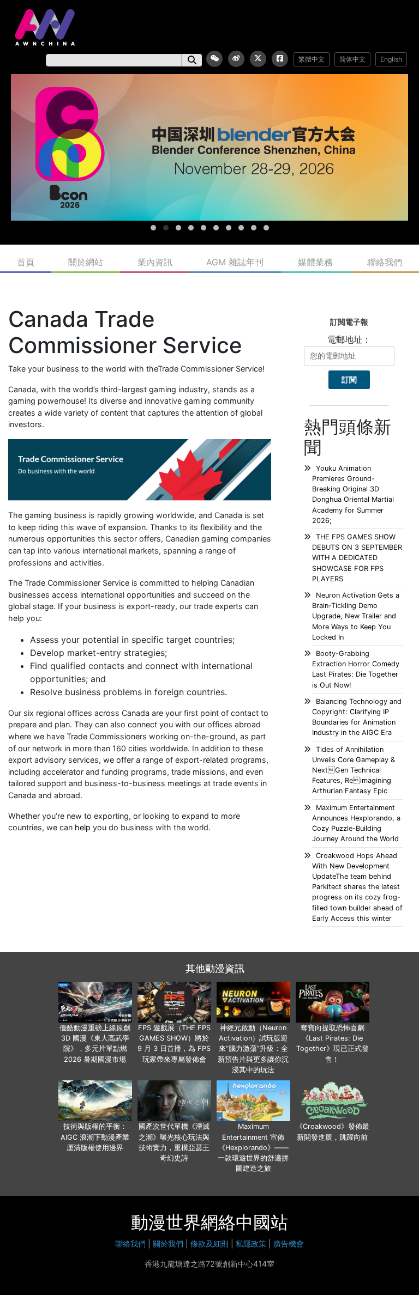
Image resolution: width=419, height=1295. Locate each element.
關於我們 (168, 1243)
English (391, 59)
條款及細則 (209, 1243)
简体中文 (352, 59)
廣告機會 (288, 1243)
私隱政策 (251, 1243)
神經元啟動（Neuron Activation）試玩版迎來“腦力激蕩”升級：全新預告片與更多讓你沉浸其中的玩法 (253, 1049)
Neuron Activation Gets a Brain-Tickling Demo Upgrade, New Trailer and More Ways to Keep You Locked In (355, 616)
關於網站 (85, 262)
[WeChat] (214, 59)
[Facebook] (280, 59)
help (83, 827)
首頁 (25, 262)
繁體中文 (311, 59)
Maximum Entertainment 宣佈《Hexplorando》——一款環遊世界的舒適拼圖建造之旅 (253, 1147)
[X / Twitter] (258, 59)
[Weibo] (236, 59)
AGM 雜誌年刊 (235, 262)
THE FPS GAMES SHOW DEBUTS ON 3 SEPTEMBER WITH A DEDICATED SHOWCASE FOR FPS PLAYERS (357, 558)
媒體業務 (315, 262)
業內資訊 (154, 262)
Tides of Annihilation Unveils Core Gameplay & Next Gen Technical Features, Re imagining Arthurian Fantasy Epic (353, 770)
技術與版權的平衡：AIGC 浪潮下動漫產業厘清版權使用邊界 (95, 1136)
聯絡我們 (384, 262)
